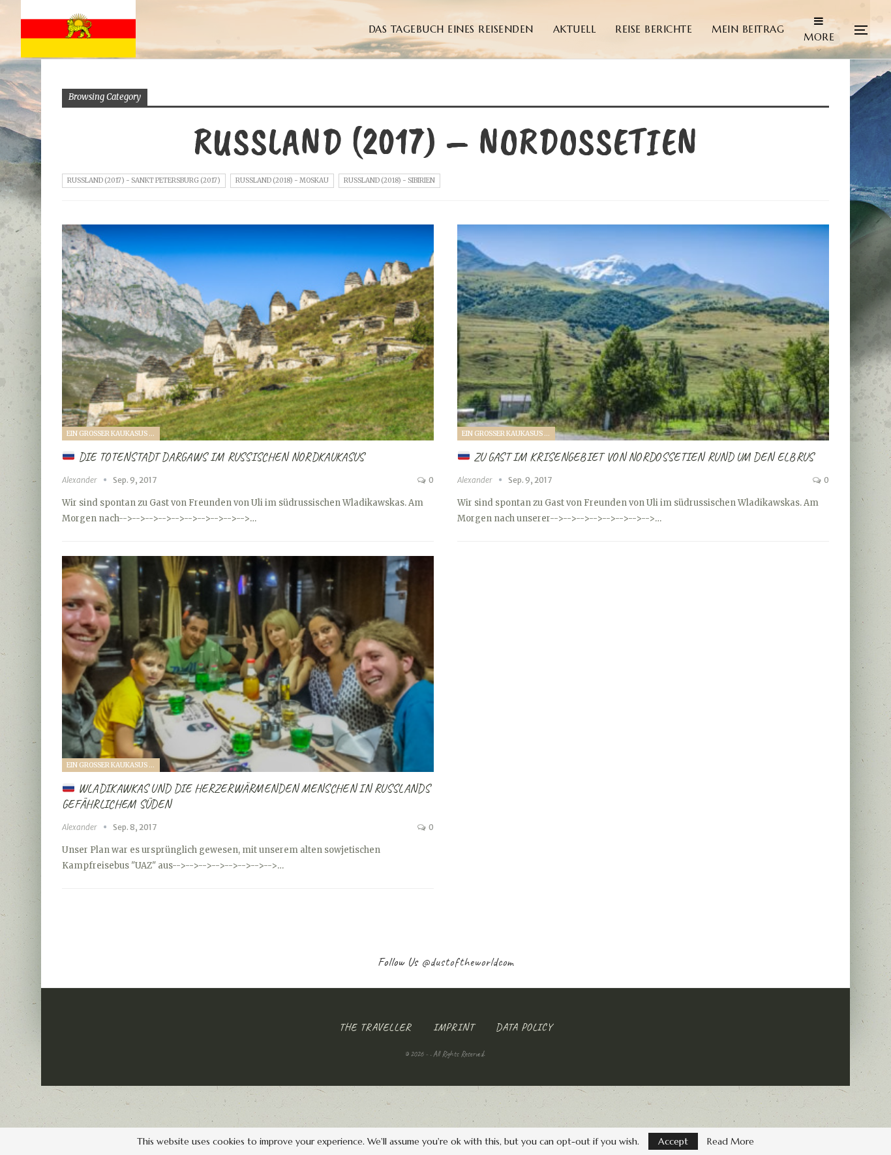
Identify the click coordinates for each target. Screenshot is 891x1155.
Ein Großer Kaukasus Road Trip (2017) (113, 433)
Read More (730, 1141)
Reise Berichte (653, 29)
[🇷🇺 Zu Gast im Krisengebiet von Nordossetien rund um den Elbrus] (643, 332)
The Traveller (375, 1027)
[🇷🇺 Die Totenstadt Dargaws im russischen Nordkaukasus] (248, 332)
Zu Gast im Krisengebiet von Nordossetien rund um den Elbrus (642, 457)
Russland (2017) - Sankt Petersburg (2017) (143, 180)
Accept (673, 1141)
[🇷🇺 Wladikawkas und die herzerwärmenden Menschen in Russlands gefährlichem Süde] (248, 664)
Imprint (453, 1027)
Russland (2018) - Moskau (282, 180)
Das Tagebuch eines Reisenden (451, 29)
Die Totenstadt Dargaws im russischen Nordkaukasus (220, 457)
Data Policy (524, 1027)
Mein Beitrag (748, 29)
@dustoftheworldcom (467, 962)
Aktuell (574, 29)
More (819, 37)
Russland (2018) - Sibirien (389, 180)
